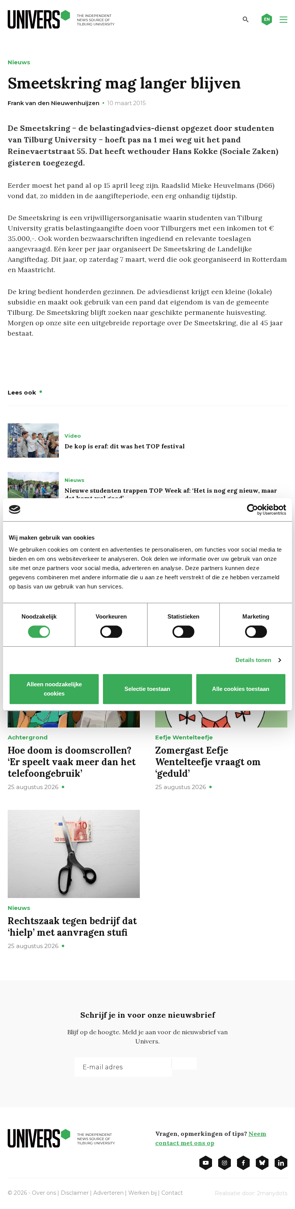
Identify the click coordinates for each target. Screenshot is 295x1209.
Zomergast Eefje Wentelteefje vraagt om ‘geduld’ (208, 761)
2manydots (272, 1193)
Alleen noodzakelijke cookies (54, 689)
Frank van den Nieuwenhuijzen (53, 103)
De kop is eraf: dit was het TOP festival (125, 446)
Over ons (44, 1193)
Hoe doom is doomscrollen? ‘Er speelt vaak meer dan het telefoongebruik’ (72, 761)
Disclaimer (75, 1193)
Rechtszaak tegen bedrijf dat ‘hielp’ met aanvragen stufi (72, 926)
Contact (172, 1193)
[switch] (111, 631)
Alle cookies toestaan (241, 689)
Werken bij (142, 1193)
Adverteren (108, 1193)
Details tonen (253, 660)
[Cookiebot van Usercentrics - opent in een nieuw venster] (252, 509)
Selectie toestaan (148, 689)
